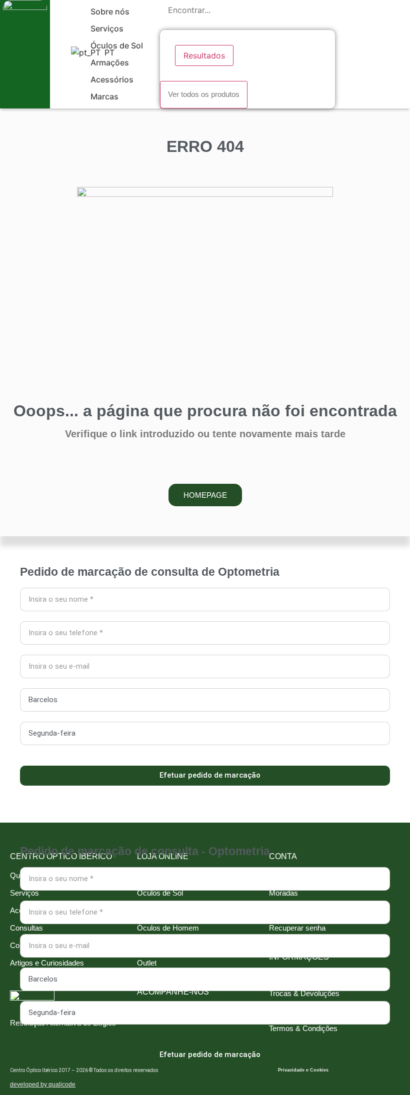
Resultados (204, 55)
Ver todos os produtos (204, 94)
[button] (116, 11)
